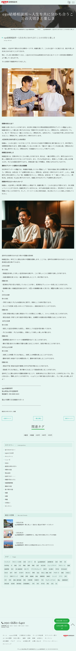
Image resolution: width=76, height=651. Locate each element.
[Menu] (73, 2)
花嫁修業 (30, 580)
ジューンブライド (52, 565)
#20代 (38, 435)
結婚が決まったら (10, 479)
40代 (38, 583)
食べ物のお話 (9, 489)
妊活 (38, 572)
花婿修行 (36, 580)
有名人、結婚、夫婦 (46, 572)
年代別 (57, 569)
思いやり (26, 569)
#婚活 (26, 435)
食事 (29, 565)
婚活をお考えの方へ (7, 411)
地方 (12, 569)
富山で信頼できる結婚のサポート (13, 399)
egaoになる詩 (9, 453)
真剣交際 (6, 583)
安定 (10, 580)
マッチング (7, 562)
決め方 (6, 572)
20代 (66, 576)
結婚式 (48, 576)
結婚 (14, 411)
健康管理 (42, 576)
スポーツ (30, 562)
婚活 (37, 576)
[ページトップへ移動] (73, 624)
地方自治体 (64, 569)
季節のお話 (8, 470)
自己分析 (43, 565)
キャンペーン (9, 456)
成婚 (6, 496)
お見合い (7, 503)
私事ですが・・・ (10, 476)
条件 (11, 572)
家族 (24, 580)
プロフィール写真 (16, 562)
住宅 (38, 565)
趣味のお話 (8, 486)
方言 (20, 565)
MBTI (15, 572)
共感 (24, 562)
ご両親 (21, 576)
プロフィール (62, 565)
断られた (28, 572)
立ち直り (21, 572)
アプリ (60, 576)
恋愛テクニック (14, 576)
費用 (33, 572)
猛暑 (68, 565)
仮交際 (12, 583)
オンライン (8, 506)
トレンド (54, 576)
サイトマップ (7, 644)
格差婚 (31, 576)
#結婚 (32, 435)
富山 (59, 580)
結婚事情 (6, 569)
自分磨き (51, 569)
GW (65, 562)
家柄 (27, 576)
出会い (7, 463)
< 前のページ (7, 418)
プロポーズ (56, 572)
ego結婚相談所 (41, 562)
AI (11, 565)
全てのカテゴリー (10, 450)
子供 (42, 580)
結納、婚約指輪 (17, 580)
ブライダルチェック (36, 569)
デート (6, 576)
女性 (52, 583)
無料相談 (19, 583)
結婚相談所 (65, 580)
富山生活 (7, 473)
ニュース (7, 460)
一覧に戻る (38, 418)
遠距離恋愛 (50, 562)
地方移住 (6, 565)
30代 (33, 583)
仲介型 (42, 583)
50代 (5, 580)
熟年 (61, 562)
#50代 (50, 435)
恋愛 (56, 562)
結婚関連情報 (9, 483)
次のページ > (69, 418)
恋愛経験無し (26, 583)
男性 (48, 583)
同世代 (45, 569)
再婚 (6, 499)
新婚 (33, 565)
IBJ (56, 583)
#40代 (44, 435)
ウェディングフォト (51, 580)
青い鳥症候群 (19, 569)
